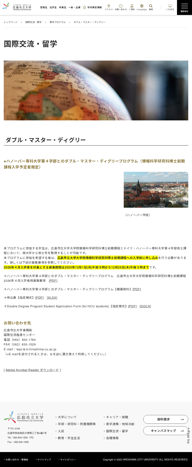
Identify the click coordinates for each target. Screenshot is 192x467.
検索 (151, 9)
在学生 (53, 7)
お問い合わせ (121, 9)
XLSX (52, 297)
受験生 (43, 7)
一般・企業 (74, 7)
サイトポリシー (68, 459)
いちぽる (170, 9)
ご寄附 (132, 9)
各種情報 (112, 438)
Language (142, 9)
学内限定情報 (94, 7)
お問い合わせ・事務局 (17, 459)
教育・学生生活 (69, 438)
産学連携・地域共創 (120, 424)
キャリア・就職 (117, 417)
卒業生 (62, 7)
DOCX (145, 306)
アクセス (109, 9)
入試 (61, 431)
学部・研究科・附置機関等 (77, 424)
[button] (188, 436)
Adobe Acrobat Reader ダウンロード (32, 370)
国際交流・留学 (117, 431)
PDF (53, 280)
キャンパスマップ (163, 430)
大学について (67, 417)
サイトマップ (44, 459)
